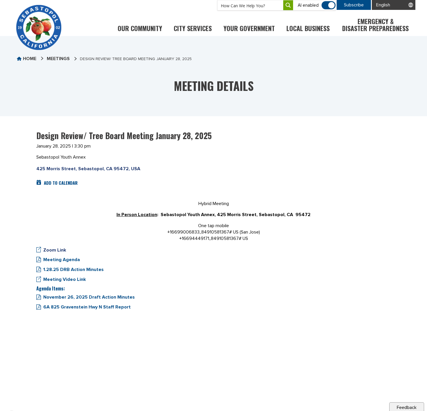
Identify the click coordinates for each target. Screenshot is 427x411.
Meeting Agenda (61, 260)
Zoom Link (54, 250)
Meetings (58, 59)
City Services (193, 28)
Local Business (308, 28)
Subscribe (354, 5)
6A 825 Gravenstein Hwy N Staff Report (87, 307)
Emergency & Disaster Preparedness (375, 25)
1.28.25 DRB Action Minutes (73, 269)
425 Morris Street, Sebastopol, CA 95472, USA (88, 169)
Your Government (249, 28)
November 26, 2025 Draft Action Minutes (89, 297)
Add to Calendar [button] (61, 183)
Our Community (140, 28)
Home (29, 59)
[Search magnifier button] (288, 5)
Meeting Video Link (64, 279)
